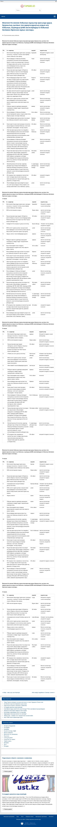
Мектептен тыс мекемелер (10, 734)
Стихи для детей (8, 737)
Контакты (51, 816)
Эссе (5, 744)
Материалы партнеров (41, 816)
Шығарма (6, 742)
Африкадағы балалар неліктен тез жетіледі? (15, 714)
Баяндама (6, 729)
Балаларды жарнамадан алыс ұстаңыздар (15, 712)
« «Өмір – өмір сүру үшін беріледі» (11, 692)
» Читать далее (7, 771)
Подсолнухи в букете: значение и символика (15, 705)
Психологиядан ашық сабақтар (11, 35)
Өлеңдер (6, 746)
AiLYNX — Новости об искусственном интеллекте (30, 823)
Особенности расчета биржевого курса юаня (15, 703)
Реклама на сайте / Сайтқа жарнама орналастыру (28, 819)
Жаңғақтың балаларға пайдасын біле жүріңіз (15, 710)
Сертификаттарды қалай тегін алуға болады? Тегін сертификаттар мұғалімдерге (24, 709)
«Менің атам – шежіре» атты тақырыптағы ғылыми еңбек (18, 715)
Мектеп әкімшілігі (8, 732)
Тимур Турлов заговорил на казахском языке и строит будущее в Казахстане (23, 702)
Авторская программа (9, 816)
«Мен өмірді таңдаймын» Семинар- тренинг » (43, 692)
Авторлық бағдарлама (9, 725)
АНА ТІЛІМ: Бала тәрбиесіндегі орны (13, 717)
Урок (18, 816)
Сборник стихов (29, 816)
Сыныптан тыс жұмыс (9, 739)
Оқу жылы (6, 736)
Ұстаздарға (7, 727)
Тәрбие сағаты (7, 741)
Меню (2, 1)
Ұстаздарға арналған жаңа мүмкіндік (13, 707)
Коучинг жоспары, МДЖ (10, 731)
